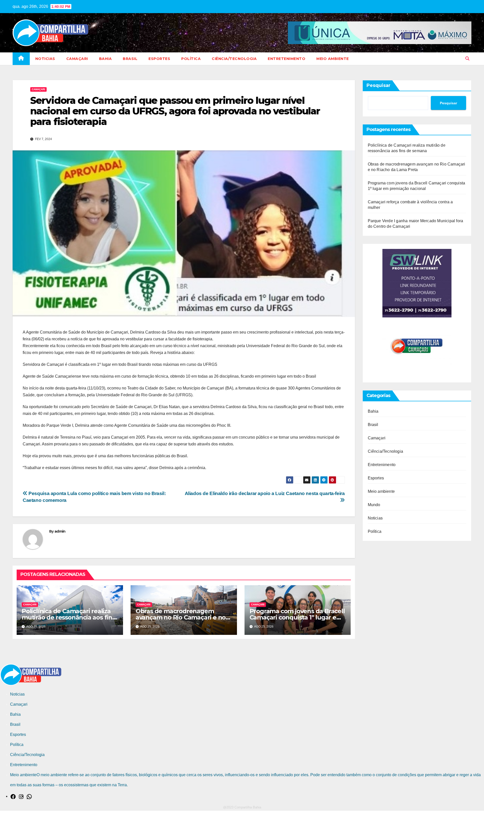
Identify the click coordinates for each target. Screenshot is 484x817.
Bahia (105, 58)
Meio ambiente (332, 58)
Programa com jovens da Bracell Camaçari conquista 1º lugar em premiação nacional (297, 617)
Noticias (45, 58)
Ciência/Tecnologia (234, 58)
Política (191, 58)
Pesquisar (378, 85)
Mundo (374, 505)
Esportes (159, 58)
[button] (467, 58)
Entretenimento (286, 58)
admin (60, 531)
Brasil (130, 58)
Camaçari (77, 58)
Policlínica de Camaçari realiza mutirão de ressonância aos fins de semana (68, 617)
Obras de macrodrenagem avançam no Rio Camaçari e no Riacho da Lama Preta (181, 617)
